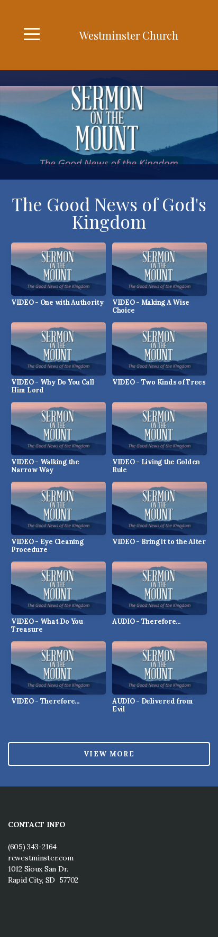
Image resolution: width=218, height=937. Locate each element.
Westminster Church (128, 35)
